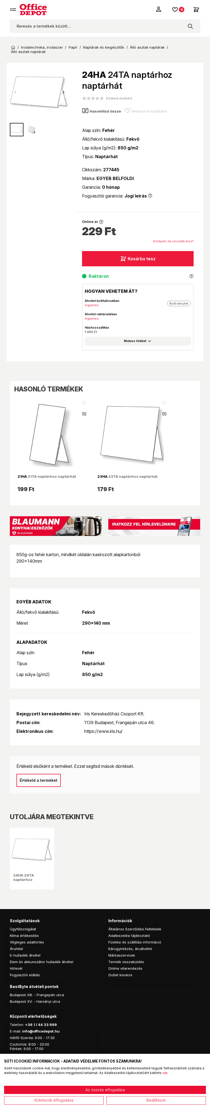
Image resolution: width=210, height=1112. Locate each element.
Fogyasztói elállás (25, 975)
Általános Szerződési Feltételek (134, 929)
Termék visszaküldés (126, 962)
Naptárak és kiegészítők (103, 47)
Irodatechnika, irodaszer (42, 47)
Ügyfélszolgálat (23, 929)
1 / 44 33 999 (45, 1024)
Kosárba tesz (142, 258)
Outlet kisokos (120, 975)
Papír (73, 47)
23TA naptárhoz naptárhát (127, 476)
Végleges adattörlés (27, 942)
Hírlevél (16, 968)
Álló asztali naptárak (147, 47)
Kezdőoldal (13, 47)
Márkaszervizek (121, 955)
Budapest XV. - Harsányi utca (35, 1001)
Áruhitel (16, 948)
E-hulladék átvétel (25, 955)
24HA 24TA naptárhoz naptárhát (23, 879)
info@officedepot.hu (41, 1031)
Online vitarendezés (125, 968)
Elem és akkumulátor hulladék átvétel (41, 962)
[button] (63, 92)
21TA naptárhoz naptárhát (47, 476)
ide (165, 1073)
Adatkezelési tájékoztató (129, 935)
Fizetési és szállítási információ (134, 942)
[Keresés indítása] (190, 26)
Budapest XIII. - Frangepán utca (37, 995)
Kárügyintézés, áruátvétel (130, 948)
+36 (29, 1024)
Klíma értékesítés (24, 935)
